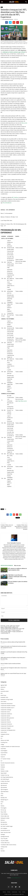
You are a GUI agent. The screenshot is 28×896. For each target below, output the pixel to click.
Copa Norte (3, 754)
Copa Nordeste (4, 752)
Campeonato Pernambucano (7, 726)
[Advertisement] (14, 497)
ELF (1, 760)
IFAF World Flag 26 (5, 779)
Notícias (2, 805)
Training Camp (4, 846)
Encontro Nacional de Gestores (7, 763)
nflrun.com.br (24, 123)
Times (19, 892)
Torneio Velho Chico (5, 842)
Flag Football (3, 571)
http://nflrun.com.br (22, 401)
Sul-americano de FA (5, 830)
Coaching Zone (4, 742)
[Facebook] (8, 887)
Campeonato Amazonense (7, 703)
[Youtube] (19, 887)
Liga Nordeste (4, 787)
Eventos (2, 769)
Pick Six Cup (3, 810)
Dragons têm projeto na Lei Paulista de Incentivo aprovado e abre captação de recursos (13, 647)
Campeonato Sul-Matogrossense (8, 730)
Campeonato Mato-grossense (7, 718)
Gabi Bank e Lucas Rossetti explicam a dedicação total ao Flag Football (17, 576)
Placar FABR (3, 812)
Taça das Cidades (4, 840)
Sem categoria (4, 828)
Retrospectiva (4, 822)
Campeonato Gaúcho (5, 715)
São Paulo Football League (7, 826)
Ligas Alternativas (4, 791)
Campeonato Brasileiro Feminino (8, 705)
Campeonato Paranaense (6, 724)
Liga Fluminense (4, 783)
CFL (1, 738)
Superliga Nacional (5, 836)
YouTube (3, 850)
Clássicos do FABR (5, 740)
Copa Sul (3, 756)
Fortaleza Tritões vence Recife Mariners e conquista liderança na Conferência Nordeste (21, 527)
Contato (23, 892)
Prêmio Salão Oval (5, 816)
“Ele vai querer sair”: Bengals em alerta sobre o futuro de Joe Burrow (14, 668)
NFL (1, 7)
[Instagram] (12, 887)
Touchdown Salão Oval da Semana (8, 844)
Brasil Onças (3, 695)
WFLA (2, 848)
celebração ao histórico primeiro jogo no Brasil (13, 52)
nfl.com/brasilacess (7, 202)
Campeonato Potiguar (5, 728)
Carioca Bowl (4, 732)
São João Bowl (4, 824)
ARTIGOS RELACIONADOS (7, 565)
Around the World (4, 691)
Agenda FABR (4, 685)
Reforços (3, 820)
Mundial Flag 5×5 (4, 799)
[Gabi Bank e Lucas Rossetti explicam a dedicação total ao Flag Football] (4, 576)
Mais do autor (17, 565)
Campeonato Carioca (5, 711)
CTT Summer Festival (5, 758)
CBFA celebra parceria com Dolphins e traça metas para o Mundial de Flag (13, 658)
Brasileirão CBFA (4, 697)
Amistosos (3, 687)
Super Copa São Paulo (6, 832)
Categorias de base (5, 734)
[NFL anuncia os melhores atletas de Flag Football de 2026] (4, 570)
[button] (26, 2)
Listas (2, 793)
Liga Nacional (4, 785)
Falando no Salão (4, 771)
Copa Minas (3, 748)
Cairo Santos (3, 701)
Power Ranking (4, 814)
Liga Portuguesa (4, 789)
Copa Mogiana (4, 750)
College (2, 584)
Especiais (3, 765)
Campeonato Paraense (6, 722)
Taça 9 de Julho (4, 838)
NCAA (2, 801)
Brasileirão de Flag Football (7, 699)
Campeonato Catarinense (6, 713)
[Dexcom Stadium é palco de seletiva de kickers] (4, 583)
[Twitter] (15, 887)
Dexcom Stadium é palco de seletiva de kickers (11, 663)
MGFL (2, 795)
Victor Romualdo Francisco (7, 19)
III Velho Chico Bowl (5, 781)
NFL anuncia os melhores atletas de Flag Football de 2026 (13, 642)
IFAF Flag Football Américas (7, 777)
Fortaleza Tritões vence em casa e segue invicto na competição (7, 526)
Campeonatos (14, 892)
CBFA (2, 736)
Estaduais (3, 767)
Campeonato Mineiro (5, 720)
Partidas (8, 892)
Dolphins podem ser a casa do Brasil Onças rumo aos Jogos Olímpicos (13, 674)
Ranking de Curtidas (5, 818)
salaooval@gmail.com (16, 877)
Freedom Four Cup (5, 775)
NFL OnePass (15, 197)
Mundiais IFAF (4, 797)
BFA (2, 693)
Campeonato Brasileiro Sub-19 (7, 707)
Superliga (3, 834)
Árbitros (2, 689)
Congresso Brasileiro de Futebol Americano (10, 746)
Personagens (3, 808)
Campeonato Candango (6, 709)
